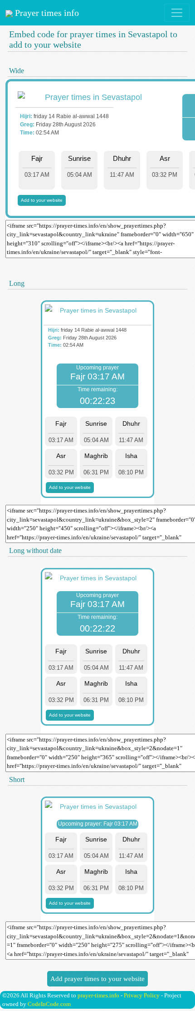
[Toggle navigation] (177, 13)
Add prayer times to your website (97, 978)
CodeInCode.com (49, 1004)
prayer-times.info (98, 995)
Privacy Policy (142, 995)
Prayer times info (46, 13)
